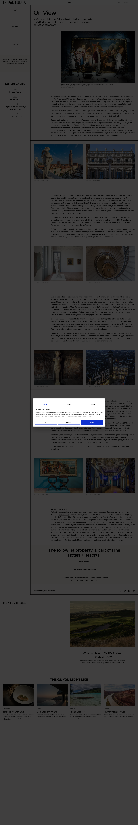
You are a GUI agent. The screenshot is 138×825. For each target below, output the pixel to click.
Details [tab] (69, 404)
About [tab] (93, 404)
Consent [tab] (45, 404)
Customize (68, 422)
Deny (46, 422)
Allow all (92, 422)
